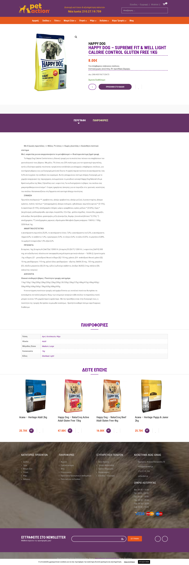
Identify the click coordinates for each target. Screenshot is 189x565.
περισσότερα (129, 562)
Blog (62, 469)
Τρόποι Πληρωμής (106, 469)
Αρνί (44, 336)
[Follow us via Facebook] (146, 20)
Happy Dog (96, 44)
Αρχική (64, 462)
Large (51, 346)
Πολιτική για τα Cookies (70, 479)
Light (52, 356)
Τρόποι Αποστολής (106, 465)
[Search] (165, 10)
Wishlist (154, 4)
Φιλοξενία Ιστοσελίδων (107, 558)
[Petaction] (34, 8)
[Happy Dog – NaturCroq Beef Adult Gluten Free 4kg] (113, 396)
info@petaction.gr (145, 467)
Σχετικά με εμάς (67, 465)
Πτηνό (25, 472)
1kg (43, 351)
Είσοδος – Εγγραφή (139, 4)
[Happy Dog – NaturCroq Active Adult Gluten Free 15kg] (75, 396)
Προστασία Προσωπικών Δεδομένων (76, 476)
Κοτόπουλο (51, 336)
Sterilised (45, 356)
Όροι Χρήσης (103, 462)
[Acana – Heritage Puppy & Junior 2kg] (152, 396)
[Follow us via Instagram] (150, 20)
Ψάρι (58, 336)
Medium (45, 346)
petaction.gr (143, 476)
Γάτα (25, 465)
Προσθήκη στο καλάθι (115, 87)
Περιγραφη (80, 120)
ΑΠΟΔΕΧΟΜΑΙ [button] (144, 562)
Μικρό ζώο (27, 469)
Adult (44, 341)
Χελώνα (26, 479)
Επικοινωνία (66, 472)
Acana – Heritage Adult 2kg (33, 417)
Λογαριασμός (103, 472)
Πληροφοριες (100, 120)
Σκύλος (26, 462)
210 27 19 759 (144, 471)
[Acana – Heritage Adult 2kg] (36, 396)
